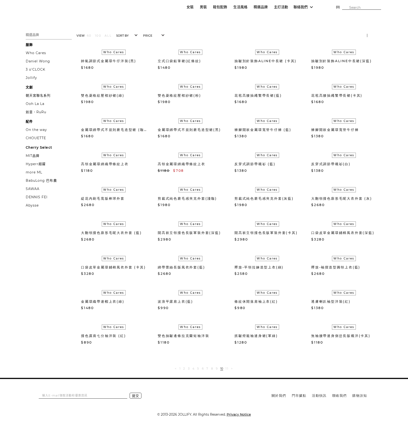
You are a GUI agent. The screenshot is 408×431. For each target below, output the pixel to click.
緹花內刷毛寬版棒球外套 (103, 198)
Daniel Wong (38, 61)
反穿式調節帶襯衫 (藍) (255, 164)
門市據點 (299, 395)
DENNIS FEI (37, 197)
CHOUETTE (36, 138)
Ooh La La (35, 104)
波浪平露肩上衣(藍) (175, 301)
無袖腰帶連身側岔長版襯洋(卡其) (340, 336)
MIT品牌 (32, 156)
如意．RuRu (36, 112)
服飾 (29, 45)
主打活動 (281, 7)
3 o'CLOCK (35, 69)
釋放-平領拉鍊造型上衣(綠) (259, 267)
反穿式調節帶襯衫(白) (331, 164)
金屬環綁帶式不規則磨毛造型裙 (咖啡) (113, 130)
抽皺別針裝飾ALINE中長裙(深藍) (341, 61)
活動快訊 (319, 395)
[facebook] (199, 395)
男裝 (203, 7)
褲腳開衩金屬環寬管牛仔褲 (335, 130)
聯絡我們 (339, 395)
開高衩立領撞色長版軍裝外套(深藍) (189, 233)
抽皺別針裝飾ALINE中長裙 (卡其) (265, 61)
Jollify (31, 78)
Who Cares (36, 53)
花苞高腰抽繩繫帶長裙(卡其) (336, 95)
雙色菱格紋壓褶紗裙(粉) (179, 95)
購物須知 (359, 395)
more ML (34, 172)
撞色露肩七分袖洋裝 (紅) (103, 336)
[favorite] (325, 7)
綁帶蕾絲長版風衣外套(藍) (181, 267)
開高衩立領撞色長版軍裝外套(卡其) (266, 233)
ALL (108, 35)
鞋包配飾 (220, 7)
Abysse (32, 205)
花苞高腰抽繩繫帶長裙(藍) (258, 95)
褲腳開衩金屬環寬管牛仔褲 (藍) (262, 130)
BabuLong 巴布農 (41, 180)
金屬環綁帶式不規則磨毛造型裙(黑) (189, 130)
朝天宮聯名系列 (38, 95)
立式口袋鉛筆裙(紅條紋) (179, 61)
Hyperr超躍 (36, 164)
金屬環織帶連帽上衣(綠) (102, 301)
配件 (29, 121)
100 (98, 35)
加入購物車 (144, 67)
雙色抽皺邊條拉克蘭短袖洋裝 (183, 336)
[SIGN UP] (319, 7)
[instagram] (211, 395)
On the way (36, 130)
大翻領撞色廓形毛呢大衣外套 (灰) (341, 198)
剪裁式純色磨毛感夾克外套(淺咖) (187, 198)
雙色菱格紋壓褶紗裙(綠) (102, 95)
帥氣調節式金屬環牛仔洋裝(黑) (108, 61)
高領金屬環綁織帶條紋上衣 (105, 164)
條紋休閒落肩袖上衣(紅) (256, 301)
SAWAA (32, 189)
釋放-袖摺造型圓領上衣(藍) (335, 267)
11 (227, 368)
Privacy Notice (239, 414)
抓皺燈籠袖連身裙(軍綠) (256, 336)
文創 (29, 87)
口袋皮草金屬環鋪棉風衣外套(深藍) (342, 233)
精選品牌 (261, 7)
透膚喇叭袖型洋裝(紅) (331, 301)
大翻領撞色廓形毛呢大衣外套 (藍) (111, 233)
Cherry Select (39, 147)
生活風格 (240, 7)
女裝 (190, 7)
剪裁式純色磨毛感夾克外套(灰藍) (264, 198)
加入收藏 (136, 67)
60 (89, 35)
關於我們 (279, 395)
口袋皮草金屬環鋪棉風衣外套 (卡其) (113, 267)
